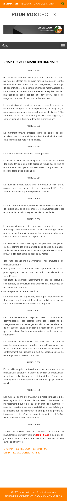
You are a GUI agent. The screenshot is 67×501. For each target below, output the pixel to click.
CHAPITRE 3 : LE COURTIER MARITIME (25, 449)
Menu (5, 45)
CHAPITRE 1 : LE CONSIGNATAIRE (23, 452)
